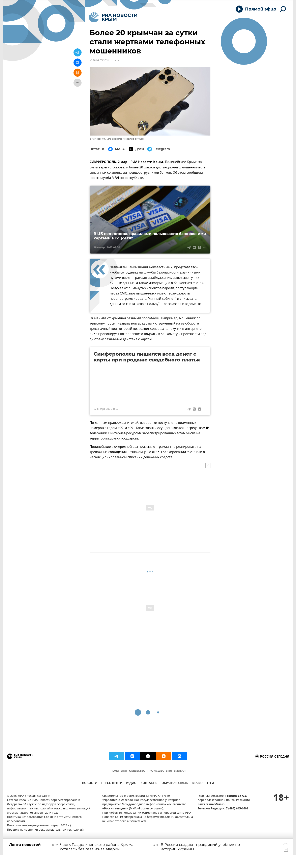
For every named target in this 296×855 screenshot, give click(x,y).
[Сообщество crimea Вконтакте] (132, 756)
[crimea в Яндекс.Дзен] (148, 756)
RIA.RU (197, 783)
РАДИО (131, 783)
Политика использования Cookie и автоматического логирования (44, 819)
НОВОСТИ (89, 783)
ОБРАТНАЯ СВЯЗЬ (174, 783)
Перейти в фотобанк (134, 138)
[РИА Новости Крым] (113, 17)
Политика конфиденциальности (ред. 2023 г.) (39, 825)
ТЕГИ (210, 783)
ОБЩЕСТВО (137, 771)
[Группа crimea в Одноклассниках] (163, 756)
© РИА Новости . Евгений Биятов (106, 138)
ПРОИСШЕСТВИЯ (159, 771)
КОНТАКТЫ (149, 783)
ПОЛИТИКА (119, 771)
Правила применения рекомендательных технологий (45, 830)
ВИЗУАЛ (179, 771)
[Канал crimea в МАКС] (179, 756)
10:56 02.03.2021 (99, 60)
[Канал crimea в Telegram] (116, 756)
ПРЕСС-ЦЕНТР (111, 783)
